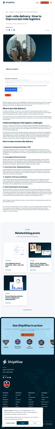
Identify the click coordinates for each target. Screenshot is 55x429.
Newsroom (31, 406)
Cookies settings (10, 423)
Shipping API (5, 399)
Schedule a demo (44, 397)
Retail (17, 404)
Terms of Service (49, 423)
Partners (43, 399)
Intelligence (5, 404)
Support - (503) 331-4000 (8, 369)
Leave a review (44, 406)
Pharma (17, 406)
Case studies (31, 401)
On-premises (5, 401)
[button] (51, 2)
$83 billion (23, 102)
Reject (35, 423)
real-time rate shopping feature (34, 159)
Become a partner (45, 401)
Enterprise (18, 401)
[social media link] (3, 377)
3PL (16, 397)
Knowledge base (32, 397)
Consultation (5, 406)
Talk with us (44, 2)
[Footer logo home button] (27, 362)
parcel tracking (33, 149)
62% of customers (34, 126)
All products (5, 395)
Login (37, 2)
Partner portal (44, 404)
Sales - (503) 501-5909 (8, 372)
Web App (4, 397)
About (42, 395)
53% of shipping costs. (13, 129)
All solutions (18, 395)
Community (31, 404)
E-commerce (18, 399)
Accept (22, 423)
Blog (29, 395)
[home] (9, 2)
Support (30, 399)
